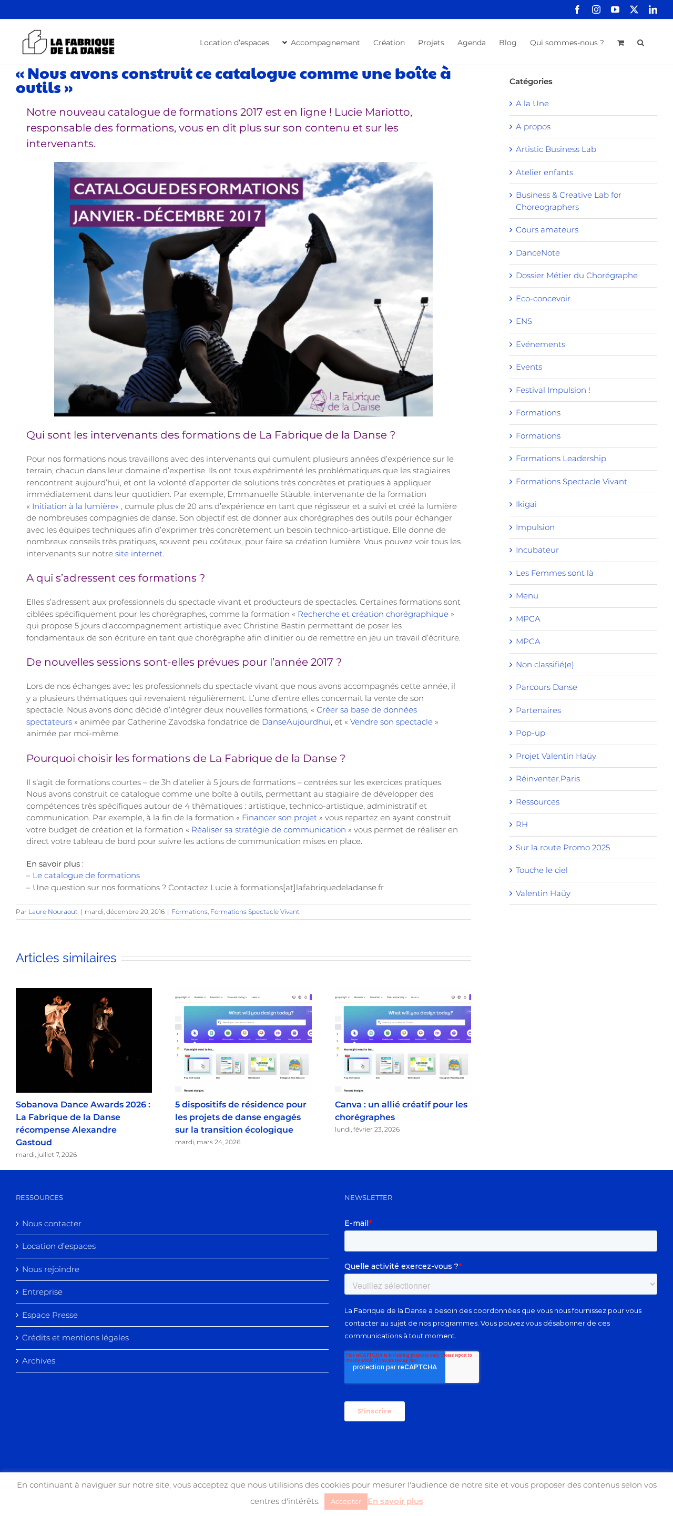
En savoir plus (395, 1501)
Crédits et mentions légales (75, 1337)
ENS (524, 321)
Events (529, 367)
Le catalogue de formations (86, 875)
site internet (138, 553)
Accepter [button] (346, 1501)
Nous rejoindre (50, 1269)
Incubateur (537, 550)
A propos (533, 126)
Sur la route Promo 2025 (563, 847)
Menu (527, 596)
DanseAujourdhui (296, 722)
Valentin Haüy (543, 893)
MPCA (528, 619)
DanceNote (538, 253)
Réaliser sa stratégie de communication (268, 830)
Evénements (540, 344)
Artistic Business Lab (556, 149)
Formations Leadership (561, 458)
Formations (189, 911)
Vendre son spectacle (391, 722)
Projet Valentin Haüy (556, 756)
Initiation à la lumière (73, 506)
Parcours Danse (546, 687)
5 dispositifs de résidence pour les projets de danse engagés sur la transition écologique (241, 1117)
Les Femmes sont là (555, 573)
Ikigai (526, 504)
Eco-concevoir (543, 298)
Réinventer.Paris (548, 779)
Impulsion (535, 527)
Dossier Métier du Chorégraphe (577, 275)
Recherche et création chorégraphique (373, 614)
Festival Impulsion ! (553, 390)
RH (522, 824)
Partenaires (538, 710)
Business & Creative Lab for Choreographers (568, 201)
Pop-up (530, 733)
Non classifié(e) (545, 664)
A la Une (532, 103)
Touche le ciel (542, 870)
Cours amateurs (547, 230)
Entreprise (42, 1292)
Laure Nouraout (53, 911)
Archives (38, 1361)
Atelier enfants (544, 172)
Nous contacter (51, 1223)
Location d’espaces (59, 1246)
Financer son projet (279, 817)
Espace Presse (50, 1315)
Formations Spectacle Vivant (255, 911)
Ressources (537, 802)
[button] (640, 41)
